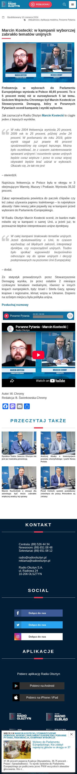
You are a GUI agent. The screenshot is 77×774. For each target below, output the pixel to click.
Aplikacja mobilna (49, 20)
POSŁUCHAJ (42, 4)
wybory (20, 735)
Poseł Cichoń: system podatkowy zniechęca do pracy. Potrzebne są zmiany (58, 494)
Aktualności (34, 20)
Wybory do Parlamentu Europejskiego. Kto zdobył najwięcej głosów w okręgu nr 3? (51, 744)
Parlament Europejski (40, 735)
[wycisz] (70, 316)
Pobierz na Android (42, 685)
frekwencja (21, 737)
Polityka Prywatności (38, 772)
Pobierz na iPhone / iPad (42, 697)
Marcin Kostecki (25, 733)
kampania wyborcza (42, 737)
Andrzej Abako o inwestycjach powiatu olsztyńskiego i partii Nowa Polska (58, 459)
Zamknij (71, 734)
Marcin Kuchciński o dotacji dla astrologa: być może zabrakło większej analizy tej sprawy (19, 494)
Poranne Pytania (67, 20)
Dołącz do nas (37, 613)
